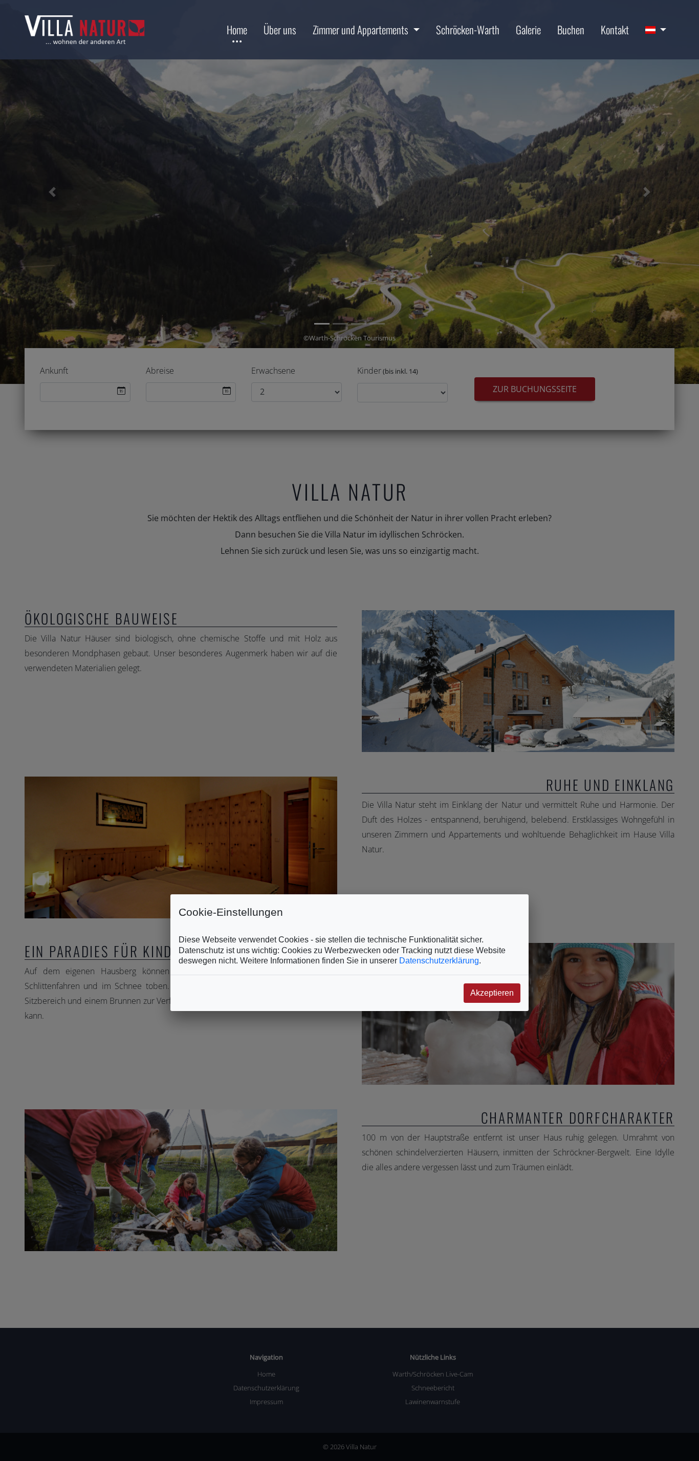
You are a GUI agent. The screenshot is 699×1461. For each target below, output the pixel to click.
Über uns (280, 29)
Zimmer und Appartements (360, 29)
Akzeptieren (492, 993)
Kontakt (615, 29)
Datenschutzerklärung (439, 960)
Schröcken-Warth (467, 29)
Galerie (528, 29)
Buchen (570, 29)
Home (237, 29)
